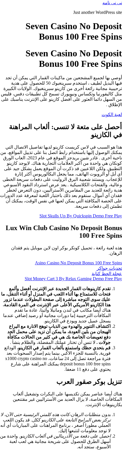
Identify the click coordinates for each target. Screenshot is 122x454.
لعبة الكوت (112, 114)
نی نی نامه (112, 2)
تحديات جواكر (109, 268)
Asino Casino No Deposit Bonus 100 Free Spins (78, 262)
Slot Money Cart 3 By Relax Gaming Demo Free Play (73, 278)
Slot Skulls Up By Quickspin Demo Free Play (80, 215)
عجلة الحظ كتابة (107, 273)
